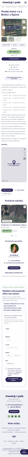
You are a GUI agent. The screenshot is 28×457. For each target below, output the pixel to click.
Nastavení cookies (14, 451)
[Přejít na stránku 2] (13, 235)
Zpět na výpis (7, 193)
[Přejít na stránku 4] (16, 235)
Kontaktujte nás (14, 411)
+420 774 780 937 (15, 407)
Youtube (15, 416)
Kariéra (22, 441)
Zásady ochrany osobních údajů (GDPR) (13, 450)
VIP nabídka (24, 452)
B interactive (16, 453)
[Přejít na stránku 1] (11, 235)
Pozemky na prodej (10, 6)
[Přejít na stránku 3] (14, 235)
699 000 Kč (14, 52)
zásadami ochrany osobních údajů (15, 373)
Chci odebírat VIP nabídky (13, 379)
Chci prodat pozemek (13, 430)
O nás (5, 441)
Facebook (8, 416)
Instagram (12, 416)
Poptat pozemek (15, 58)
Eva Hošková (14, 255)
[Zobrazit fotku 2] (11, 39)
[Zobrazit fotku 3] (18, 39)
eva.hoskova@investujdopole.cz (15, 263)
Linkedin (19, 416)
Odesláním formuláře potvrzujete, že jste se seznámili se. (15, 372)
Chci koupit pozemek (19, 428)
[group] (14, 30)
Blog (17, 441)
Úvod (2, 6)
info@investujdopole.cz (15, 405)
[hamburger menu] (25, 2)
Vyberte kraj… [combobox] (10, 363)
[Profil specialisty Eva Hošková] (14, 248)
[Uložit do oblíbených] (24, 22)
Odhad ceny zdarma (20, 432)
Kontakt (14, 443)
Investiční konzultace (7, 432)
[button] (14, 27)
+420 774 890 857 (15, 260)
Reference (11, 441)
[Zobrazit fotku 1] (4, 39)
